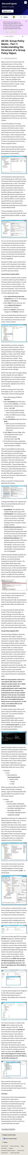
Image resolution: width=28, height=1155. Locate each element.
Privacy (10, 1148)
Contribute (4, 1148)
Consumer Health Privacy (7, 1150)
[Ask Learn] (22, 36)
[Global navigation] (1, 17)
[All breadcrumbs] (2, 36)
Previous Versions (14, 1146)
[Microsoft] (14, 17)
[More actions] (25, 36)
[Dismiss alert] (25, 2)
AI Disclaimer (4, 1146)
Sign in (25, 17)
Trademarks (4, 1153)
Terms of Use (20, 1150)
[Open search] (20, 17)
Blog (22, 1146)
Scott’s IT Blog (9, 36)
